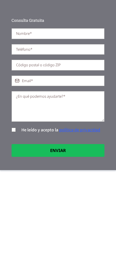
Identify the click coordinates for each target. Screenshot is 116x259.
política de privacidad (79, 129)
